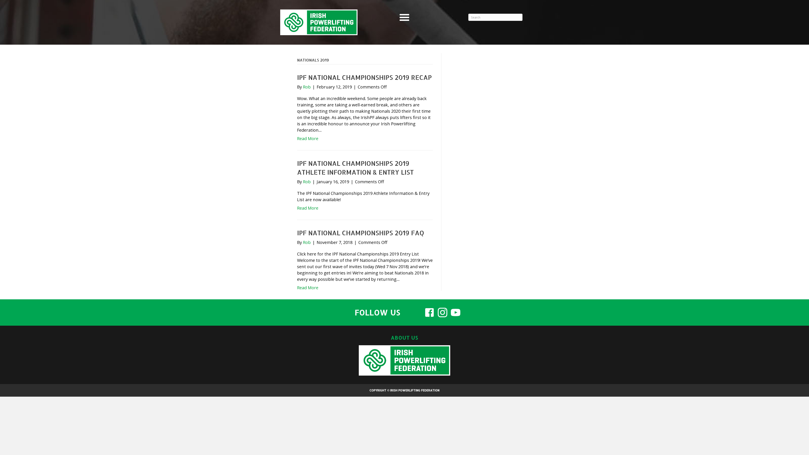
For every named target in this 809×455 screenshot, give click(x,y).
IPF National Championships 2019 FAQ (360, 233)
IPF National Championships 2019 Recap (364, 77)
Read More (307, 138)
